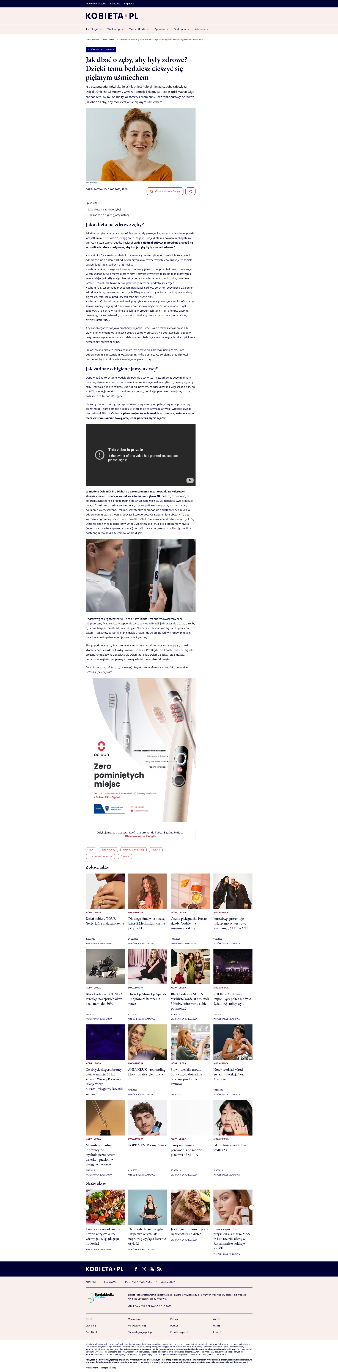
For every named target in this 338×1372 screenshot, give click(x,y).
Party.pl (174, 1319)
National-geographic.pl (140, 1332)
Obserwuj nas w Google (167, 191)
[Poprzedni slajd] (86, 1207)
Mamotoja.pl (134, 1319)
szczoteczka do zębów (100, 856)
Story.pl (217, 1332)
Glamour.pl (91, 1326)
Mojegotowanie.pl (137, 1326)
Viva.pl (216, 1319)
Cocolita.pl (91, 1332)
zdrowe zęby (108, 850)
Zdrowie (124, 856)
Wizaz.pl (217, 1326)
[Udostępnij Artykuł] (190, 191)
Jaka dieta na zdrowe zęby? (104, 210)
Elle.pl (89, 1319)
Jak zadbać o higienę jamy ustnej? (109, 215)
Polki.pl (174, 1326)
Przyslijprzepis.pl (179, 1332)
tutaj (114, 1368)
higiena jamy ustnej (133, 850)
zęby (91, 850)
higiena (156, 850)
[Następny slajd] (251, 1207)
